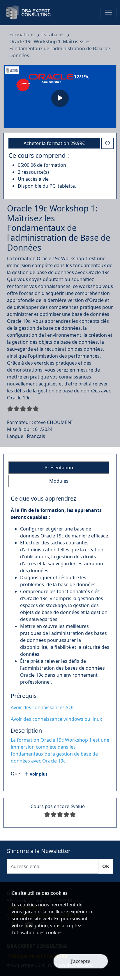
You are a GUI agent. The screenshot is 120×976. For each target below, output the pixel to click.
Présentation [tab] (59, 467)
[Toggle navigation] (108, 12)
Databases (53, 34)
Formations (22, 34)
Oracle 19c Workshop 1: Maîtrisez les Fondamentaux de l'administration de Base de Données (59, 48)
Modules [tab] (58, 481)
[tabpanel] (60, 639)
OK (105, 866)
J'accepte (80, 961)
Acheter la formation (54, 143)
